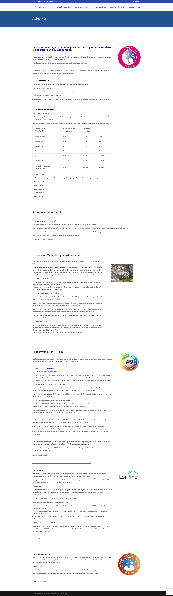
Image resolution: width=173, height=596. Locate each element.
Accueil (59, 7)
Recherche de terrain (117, 7)
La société (67, 7)
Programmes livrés (99, 7)
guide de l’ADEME (54, 448)
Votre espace (136, 1)
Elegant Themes (44, 593)
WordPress (63, 593)
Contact (131, 7)
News (139, 7)
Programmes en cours (81, 7)
